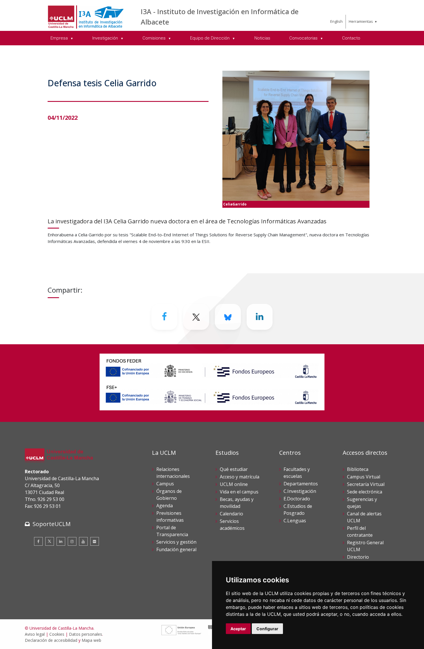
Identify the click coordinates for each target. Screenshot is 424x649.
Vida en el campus (239, 492)
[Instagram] (72, 541)
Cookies (56, 634)
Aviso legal (35, 634)
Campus (165, 483)
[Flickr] (94, 541)
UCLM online (234, 484)
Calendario (231, 513)
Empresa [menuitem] (59, 38)
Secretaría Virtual (365, 484)
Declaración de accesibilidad (51, 640)
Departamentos (301, 483)
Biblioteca (357, 469)
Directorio (358, 557)
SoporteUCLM (52, 524)
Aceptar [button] (238, 628)
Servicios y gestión (176, 542)
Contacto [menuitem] (351, 38)
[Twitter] (49, 541)
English (336, 21)
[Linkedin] (260, 317)
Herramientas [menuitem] (361, 21)
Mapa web (91, 640)
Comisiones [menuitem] (154, 38)
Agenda (164, 505)
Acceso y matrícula (239, 477)
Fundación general (176, 549)
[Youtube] (83, 541)
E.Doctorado (297, 498)
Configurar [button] (267, 628)
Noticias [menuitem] (262, 38)
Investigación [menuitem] (105, 38)
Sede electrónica (364, 492)
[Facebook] (164, 317)
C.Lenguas (295, 520)
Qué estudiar (234, 469)
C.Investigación (300, 491)
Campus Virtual (363, 477)
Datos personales (85, 634)
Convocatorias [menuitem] (304, 38)
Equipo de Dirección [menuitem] (210, 38)
